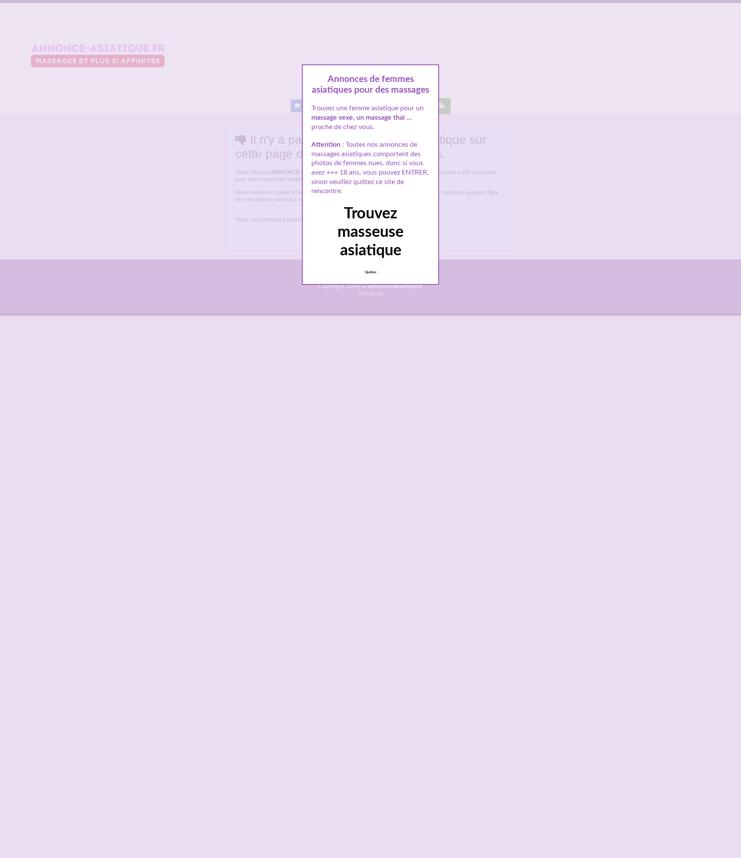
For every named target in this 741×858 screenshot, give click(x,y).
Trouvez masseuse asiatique (370, 232)
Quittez (371, 272)
